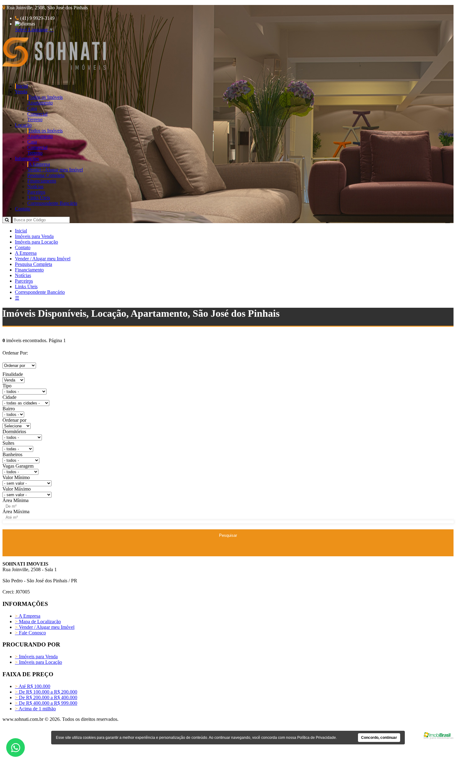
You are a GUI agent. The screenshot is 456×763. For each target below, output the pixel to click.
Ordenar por (14, 420)
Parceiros (36, 192)
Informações (27, 158)
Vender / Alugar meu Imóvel (55, 169)
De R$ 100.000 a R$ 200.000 (46, 692)
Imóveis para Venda (34, 236)
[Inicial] (54, 68)
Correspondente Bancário (52, 203)
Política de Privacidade (316, 737)
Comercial (37, 114)
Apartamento (40, 102)
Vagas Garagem (18, 466)
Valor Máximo (16, 489)
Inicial (22, 86)
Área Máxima (15, 511)
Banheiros (12, 454)
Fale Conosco (30, 632)
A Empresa (39, 164)
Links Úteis (38, 197)
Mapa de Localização (38, 621)
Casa (32, 108)
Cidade (9, 397)
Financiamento (41, 180)
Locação (23, 125)
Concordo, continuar (379, 737)
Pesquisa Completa (46, 175)
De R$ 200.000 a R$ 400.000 (46, 697)
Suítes (8, 443)
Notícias (35, 186)
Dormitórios (14, 431)
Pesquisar (228, 535)
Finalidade (12, 374)
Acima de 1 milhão (35, 708)
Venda (21, 91)
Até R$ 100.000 (32, 686)
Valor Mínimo (16, 477)
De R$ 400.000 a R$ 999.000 (46, 703)
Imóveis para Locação (36, 242)
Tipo (6, 385)
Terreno (34, 119)
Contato (22, 208)
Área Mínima (15, 500)
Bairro (8, 408)
